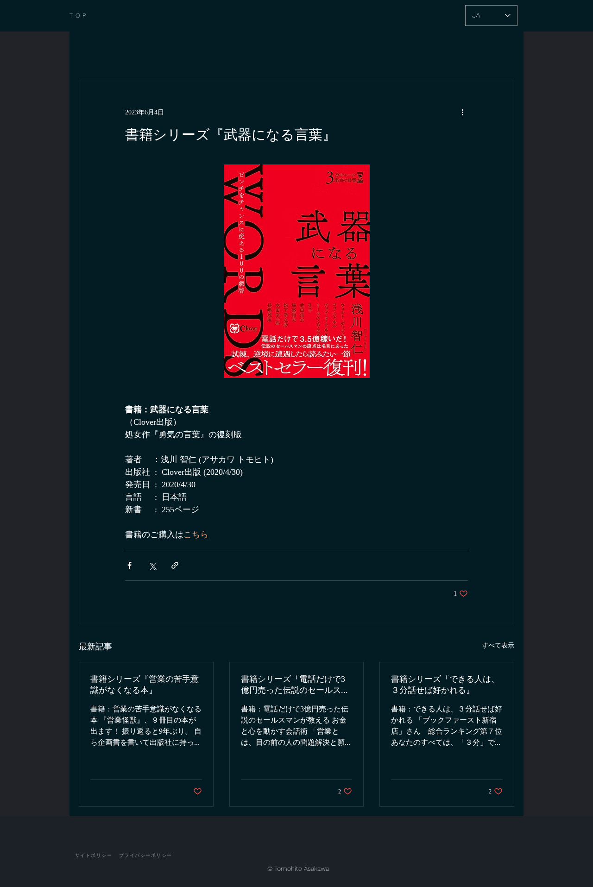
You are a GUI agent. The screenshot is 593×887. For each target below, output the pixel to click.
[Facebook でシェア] (129, 565)
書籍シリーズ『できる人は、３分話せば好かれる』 (445, 684)
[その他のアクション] (462, 111)
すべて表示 (498, 645)
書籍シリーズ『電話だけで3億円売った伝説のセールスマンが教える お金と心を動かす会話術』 (296, 685)
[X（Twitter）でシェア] (152, 565)
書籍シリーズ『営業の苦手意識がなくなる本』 (144, 684)
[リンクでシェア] (174, 565)
